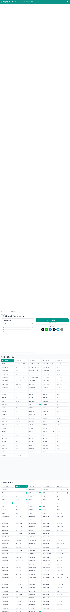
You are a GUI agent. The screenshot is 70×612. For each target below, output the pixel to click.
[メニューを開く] (67, 2)
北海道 (7, 311)
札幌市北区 (12, 311)
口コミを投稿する (53, 320)
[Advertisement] (52, 343)
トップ (2, 311)
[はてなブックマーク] (57, 329)
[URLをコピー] (61, 329)
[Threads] (54, 329)
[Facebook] (50, 329)
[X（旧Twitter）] (42, 329)
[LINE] (46, 329)
